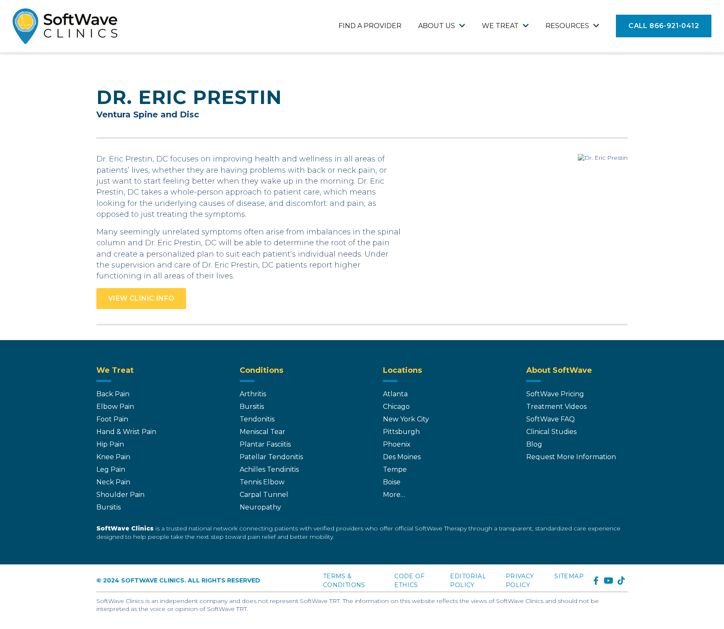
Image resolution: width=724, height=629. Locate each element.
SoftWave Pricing (555, 394)
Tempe (395, 469)
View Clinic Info (141, 298)
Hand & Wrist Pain (126, 432)
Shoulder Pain (120, 495)
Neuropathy (260, 507)
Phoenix (397, 444)
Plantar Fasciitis (265, 444)
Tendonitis (257, 419)
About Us (436, 26)
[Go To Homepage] (65, 26)
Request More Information (571, 457)
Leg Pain (110, 469)
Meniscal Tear (262, 432)
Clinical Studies (551, 432)
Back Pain (112, 394)
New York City (406, 419)
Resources (567, 26)
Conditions (261, 370)
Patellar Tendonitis (271, 457)
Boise (392, 482)
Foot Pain (112, 419)
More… (394, 495)
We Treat (500, 26)
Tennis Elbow (262, 482)
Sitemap (569, 576)
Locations (402, 370)
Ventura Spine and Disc (147, 114)
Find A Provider (370, 26)
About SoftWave (559, 370)
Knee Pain (113, 457)
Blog (534, 444)
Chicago (396, 407)
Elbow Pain (115, 407)
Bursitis (108, 507)
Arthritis (253, 394)
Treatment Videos (556, 407)
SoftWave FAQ (550, 419)
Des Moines (402, 457)
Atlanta (395, 394)
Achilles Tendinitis (269, 469)
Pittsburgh (401, 432)
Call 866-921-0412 (663, 26)
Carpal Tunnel (264, 495)
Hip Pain (110, 444)
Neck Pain (113, 482)
